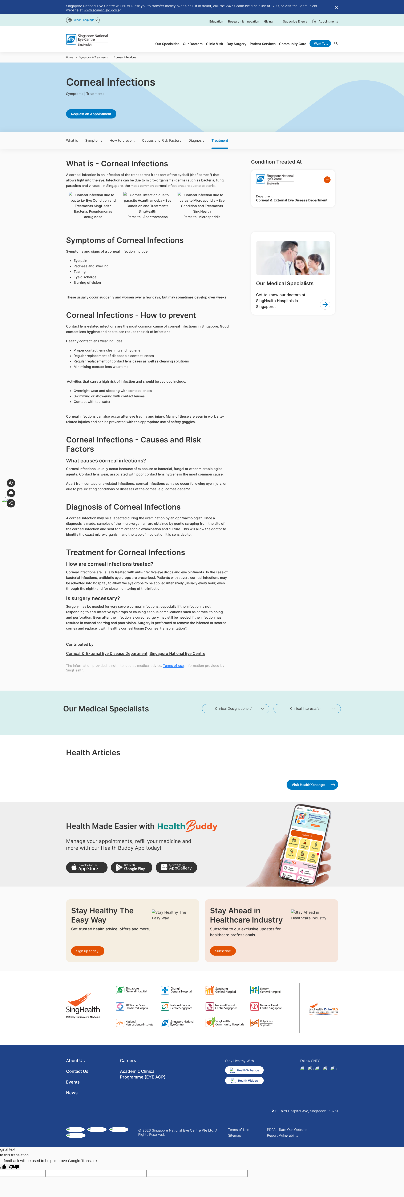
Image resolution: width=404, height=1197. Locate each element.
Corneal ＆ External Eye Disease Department (107, 653)
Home (69, 57)
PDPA (271, 1130)
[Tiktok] (326, 1069)
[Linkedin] (311, 1069)
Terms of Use (238, 1130)
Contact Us (77, 1071)
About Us (75, 1060)
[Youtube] (333, 1069)
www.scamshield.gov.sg (102, 10)
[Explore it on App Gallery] (176, 867)
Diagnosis (196, 140)
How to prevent (122, 140)
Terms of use (173, 665)
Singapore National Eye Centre (177, 653)
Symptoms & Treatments (93, 57)
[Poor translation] (14, 1167)
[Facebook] (303, 1069)
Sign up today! (87, 951)
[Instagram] (318, 1069)
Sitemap (234, 1135)
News (72, 1092)
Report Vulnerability (283, 1135)
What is (72, 140)
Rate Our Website (293, 1130)
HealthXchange (248, 1070)
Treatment (219, 140)
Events (73, 1082)
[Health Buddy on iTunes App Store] (87, 867)
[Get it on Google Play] (131, 867)
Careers (128, 1060)
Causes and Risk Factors (161, 140)
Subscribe (223, 951)
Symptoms (93, 140)
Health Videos (248, 1080)
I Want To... (320, 43)
